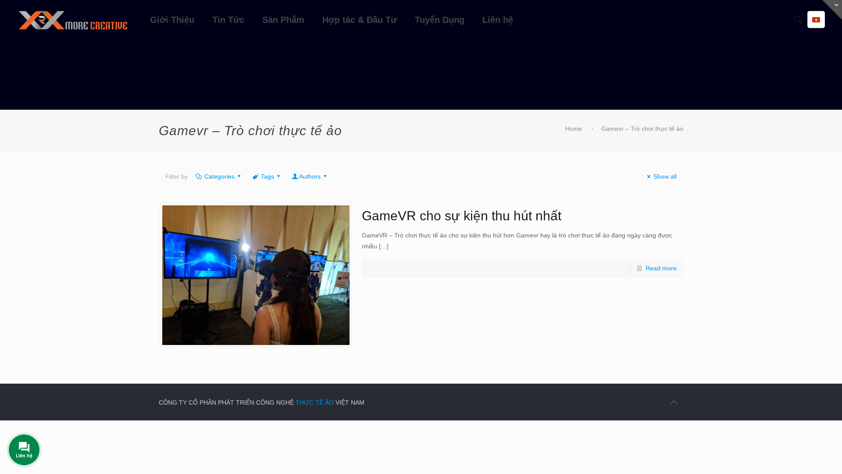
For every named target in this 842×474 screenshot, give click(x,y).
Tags (267, 176)
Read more (661, 268)
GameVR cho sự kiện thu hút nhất (461, 215)
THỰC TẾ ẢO (315, 402)
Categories (219, 176)
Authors (310, 176)
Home (573, 128)
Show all (665, 176)
